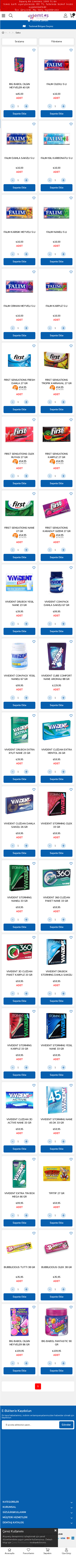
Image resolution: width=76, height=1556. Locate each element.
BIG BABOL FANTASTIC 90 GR (57, 1343)
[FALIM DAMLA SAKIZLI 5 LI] (19, 138)
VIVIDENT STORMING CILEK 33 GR (56, 825)
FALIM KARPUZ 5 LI (56, 306)
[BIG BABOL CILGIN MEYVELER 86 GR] (19, 1322)
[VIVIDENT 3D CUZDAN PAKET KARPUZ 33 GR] (19, 952)
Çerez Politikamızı (20, 1542)
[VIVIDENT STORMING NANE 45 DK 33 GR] (56, 1100)
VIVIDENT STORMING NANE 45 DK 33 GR (56, 1121)
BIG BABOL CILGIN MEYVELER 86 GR (19, 1343)
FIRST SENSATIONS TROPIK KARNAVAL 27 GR (57, 381)
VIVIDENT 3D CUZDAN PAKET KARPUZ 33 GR (19, 973)
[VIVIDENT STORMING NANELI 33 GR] (19, 878)
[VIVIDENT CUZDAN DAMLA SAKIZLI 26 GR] (19, 804)
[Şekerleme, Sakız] (12, 32)
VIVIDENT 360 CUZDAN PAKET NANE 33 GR (56, 899)
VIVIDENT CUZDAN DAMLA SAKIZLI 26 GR (19, 825)
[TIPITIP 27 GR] (56, 1174)
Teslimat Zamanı (40, 20)
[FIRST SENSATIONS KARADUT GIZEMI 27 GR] (56, 508)
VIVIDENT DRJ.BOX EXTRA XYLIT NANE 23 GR (19, 751)
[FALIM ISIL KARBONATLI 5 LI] (56, 138)
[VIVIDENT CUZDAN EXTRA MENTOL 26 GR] (56, 730)
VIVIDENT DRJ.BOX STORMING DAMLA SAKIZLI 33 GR (56, 973)
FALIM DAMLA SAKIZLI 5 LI (19, 158)
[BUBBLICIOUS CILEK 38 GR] (56, 1248)
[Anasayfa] (5, 32)
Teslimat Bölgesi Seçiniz (40, 26)
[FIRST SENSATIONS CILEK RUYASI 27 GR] (19, 434)
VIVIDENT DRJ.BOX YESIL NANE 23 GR (19, 603)
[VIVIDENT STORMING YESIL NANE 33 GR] (56, 1026)
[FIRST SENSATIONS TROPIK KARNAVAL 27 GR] (56, 360)
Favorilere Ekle (34, 50)
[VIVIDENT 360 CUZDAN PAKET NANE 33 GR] (56, 878)
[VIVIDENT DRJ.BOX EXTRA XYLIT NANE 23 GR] (19, 730)
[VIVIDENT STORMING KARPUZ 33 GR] (19, 1026)
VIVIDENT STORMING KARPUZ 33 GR (19, 1047)
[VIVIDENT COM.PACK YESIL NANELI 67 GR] (19, 656)
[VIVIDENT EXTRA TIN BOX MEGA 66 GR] (19, 1174)
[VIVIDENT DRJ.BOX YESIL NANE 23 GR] (19, 582)
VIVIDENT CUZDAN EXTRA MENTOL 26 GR (56, 751)
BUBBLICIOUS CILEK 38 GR (56, 1267)
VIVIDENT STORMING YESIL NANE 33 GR (56, 1047)
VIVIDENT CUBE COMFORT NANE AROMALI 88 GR (56, 677)
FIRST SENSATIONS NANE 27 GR (19, 529)
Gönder (66, 1424)
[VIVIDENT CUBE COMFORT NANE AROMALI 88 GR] (56, 656)
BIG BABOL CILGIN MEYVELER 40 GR (19, 85)
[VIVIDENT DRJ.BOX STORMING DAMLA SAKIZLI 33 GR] (56, 952)
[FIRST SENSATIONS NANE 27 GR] (19, 508)
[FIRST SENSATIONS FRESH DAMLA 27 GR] (19, 360)
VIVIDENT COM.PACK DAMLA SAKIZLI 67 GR (56, 603)
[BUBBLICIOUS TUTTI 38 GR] (19, 1248)
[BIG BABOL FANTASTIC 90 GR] (56, 1322)
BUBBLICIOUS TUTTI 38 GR (19, 1267)
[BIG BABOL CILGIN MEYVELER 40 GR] (19, 64)
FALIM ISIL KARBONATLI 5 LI (56, 158)
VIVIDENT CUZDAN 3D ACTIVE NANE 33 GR (19, 1121)
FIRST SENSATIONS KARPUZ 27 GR (56, 455)
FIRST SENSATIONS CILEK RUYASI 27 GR (19, 455)
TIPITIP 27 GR (56, 1193)
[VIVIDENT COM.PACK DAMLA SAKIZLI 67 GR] (56, 582)
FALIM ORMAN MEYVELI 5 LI (19, 306)
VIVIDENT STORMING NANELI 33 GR (19, 899)
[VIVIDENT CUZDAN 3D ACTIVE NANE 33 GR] (19, 1100)
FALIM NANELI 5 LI (56, 232)
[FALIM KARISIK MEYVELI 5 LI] (19, 212)
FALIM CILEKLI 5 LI (57, 84)
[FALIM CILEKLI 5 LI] (56, 64)
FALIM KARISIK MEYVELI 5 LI (19, 232)
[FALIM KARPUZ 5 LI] (56, 286)
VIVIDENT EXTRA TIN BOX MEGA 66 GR (19, 1195)
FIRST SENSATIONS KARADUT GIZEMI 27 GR (57, 529)
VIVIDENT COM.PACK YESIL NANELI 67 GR (19, 677)
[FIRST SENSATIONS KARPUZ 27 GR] (56, 434)
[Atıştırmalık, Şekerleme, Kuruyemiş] (9, 32)
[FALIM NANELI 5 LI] (56, 212)
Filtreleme (56, 41)
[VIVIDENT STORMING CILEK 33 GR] (56, 804)
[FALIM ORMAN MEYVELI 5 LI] (19, 286)
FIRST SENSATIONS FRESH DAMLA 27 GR (19, 381)
